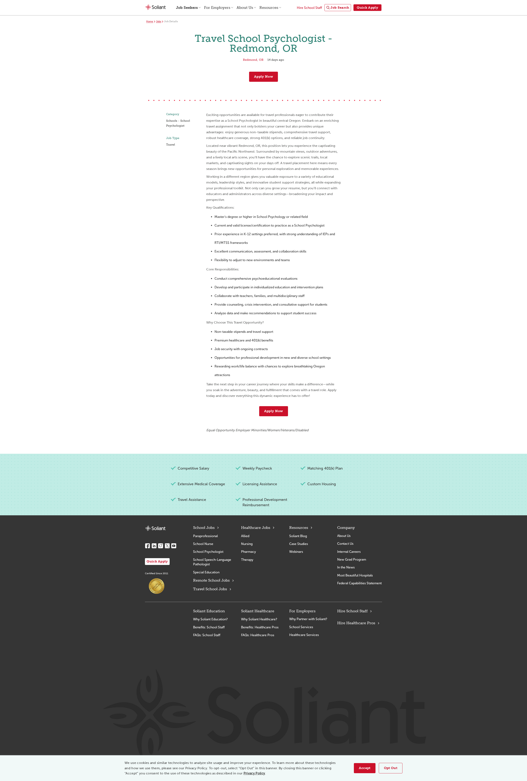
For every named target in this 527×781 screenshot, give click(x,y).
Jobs (158, 21)
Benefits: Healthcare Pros (260, 627)
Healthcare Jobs (255, 527)
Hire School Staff (352, 611)
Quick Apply (157, 561)
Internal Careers (349, 552)
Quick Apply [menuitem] (367, 7)
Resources (298, 527)
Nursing (247, 544)
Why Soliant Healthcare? (259, 619)
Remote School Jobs (211, 580)
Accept (365, 768)
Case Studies (298, 544)
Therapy (247, 560)
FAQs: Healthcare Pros (257, 635)
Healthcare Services (304, 635)
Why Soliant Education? (210, 619)
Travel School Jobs (210, 589)
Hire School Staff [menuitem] (309, 8)
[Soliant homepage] (155, 528)
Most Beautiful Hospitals (355, 575)
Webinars (296, 552)
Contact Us (345, 544)
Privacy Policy (254, 773)
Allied (245, 536)
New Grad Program (351, 559)
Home (149, 21)
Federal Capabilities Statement (359, 583)
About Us (344, 536)
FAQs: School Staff (206, 635)
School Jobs (204, 527)
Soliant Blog (298, 536)
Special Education (206, 572)
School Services (301, 627)
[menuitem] (337, 7)
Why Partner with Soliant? (308, 619)
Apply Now (263, 76)
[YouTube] (173, 545)
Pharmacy (248, 552)
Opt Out (390, 768)
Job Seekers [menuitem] (187, 7)
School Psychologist (208, 552)
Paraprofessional (205, 536)
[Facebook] (147, 545)
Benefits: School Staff (209, 627)
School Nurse (203, 544)
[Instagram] (160, 545)
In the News (346, 567)
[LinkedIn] (154, 545)
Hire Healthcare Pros (356, 623)
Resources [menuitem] (268, 7)
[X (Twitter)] (167, 545)
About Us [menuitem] (245, 7)
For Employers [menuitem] (217, 7)
